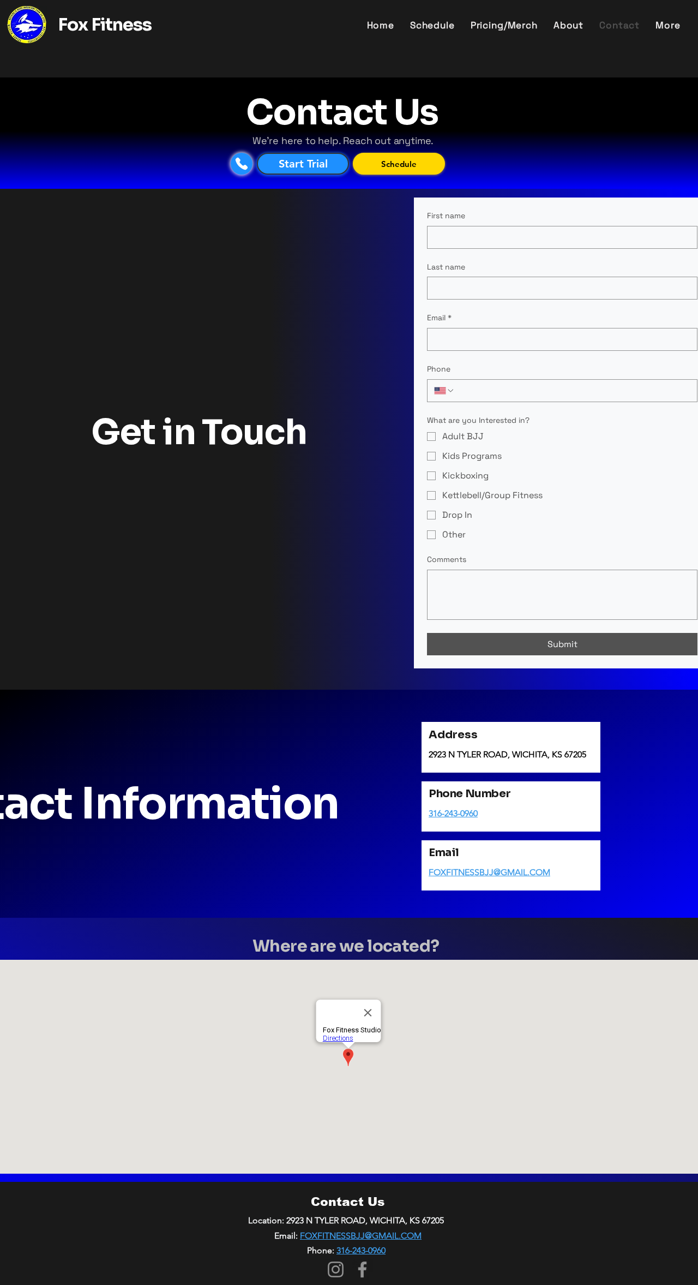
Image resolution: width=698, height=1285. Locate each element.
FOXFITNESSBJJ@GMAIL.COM (489, 872)
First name (446, 215)
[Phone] (241, 164)
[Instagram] (335, 1269)
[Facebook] (362, 1269)
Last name (446, 267)
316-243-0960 (453, 813)
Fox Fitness (105, 24)
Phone (438, 369)
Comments (446, 559)
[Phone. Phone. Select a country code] (444, 390)
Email (439, 317)
